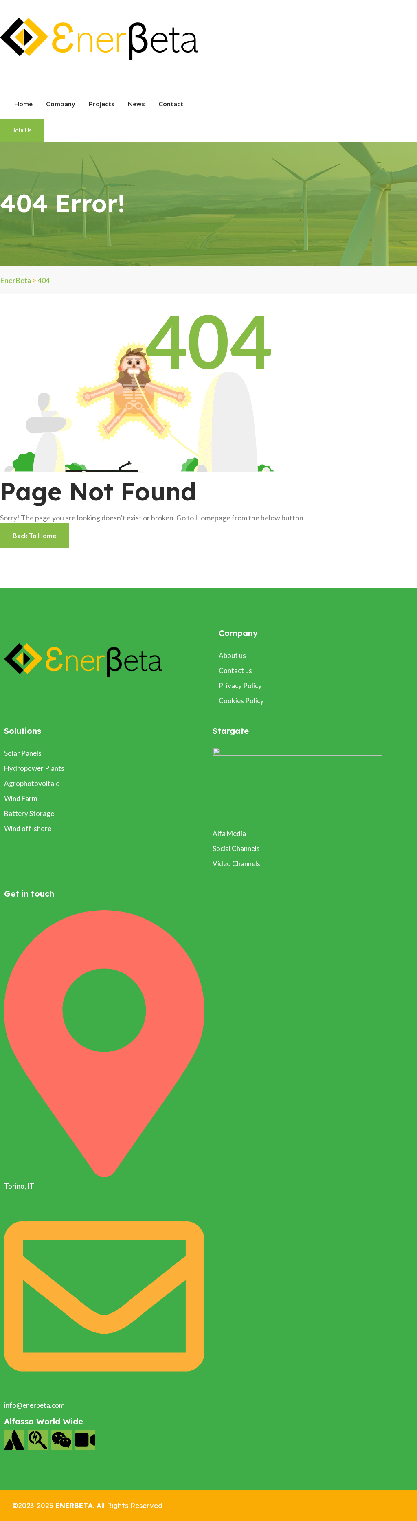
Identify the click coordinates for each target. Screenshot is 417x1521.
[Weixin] (61, 1440)
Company (60, 104)
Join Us (22, 130)
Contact (170, 104)
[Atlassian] (14, 1440)
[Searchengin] (38, 1440)
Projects (101, 104)
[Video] (85, 1440)
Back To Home (34, 535)
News (136, 104)
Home (23, 104)
